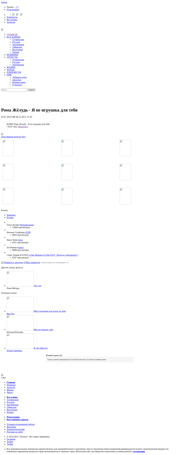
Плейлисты (12, 17)
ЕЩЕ (9, 75)
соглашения (139, 451)
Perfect (20, 247)
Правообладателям (16, 429)
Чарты (10, 392)
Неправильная (27, 225)
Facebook (11, 439)
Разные (15, 52)
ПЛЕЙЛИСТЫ (14, 72)
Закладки (16, 80)
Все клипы (12, 19)
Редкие (10, 217)
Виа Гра (10, 313)
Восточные (17, 49)
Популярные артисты (11, 137)
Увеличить (23, 126)
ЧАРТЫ (10, 70)
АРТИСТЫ (12, 57)
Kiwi (20, 240)
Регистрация (13, 9)
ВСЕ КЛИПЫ (13, 37)
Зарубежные (18, 44)
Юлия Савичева (14, 350)
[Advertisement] (89, 97)
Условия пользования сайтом (20, 424)
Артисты (11, 22)
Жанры (10, 390)
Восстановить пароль (17, 419)
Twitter (10, 441)
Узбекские (17, 47)
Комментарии (18, 82)
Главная (11, 382)
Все (24, 137)
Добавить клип (19, 77)
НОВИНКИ (12, 54)
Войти (4, 2)
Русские (16, 42)
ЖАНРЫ (11, 67)
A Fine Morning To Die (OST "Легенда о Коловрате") (53, 255)
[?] (17, 7)
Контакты (11, 427)
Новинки (11, 215)
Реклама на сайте (15, 432)
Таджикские (18, 39)
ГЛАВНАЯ (12, 34)
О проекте (17, 85)
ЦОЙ (27, 232)
